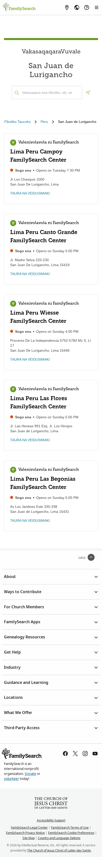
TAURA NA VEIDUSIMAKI (30, 193)
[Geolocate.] (88, 93)
